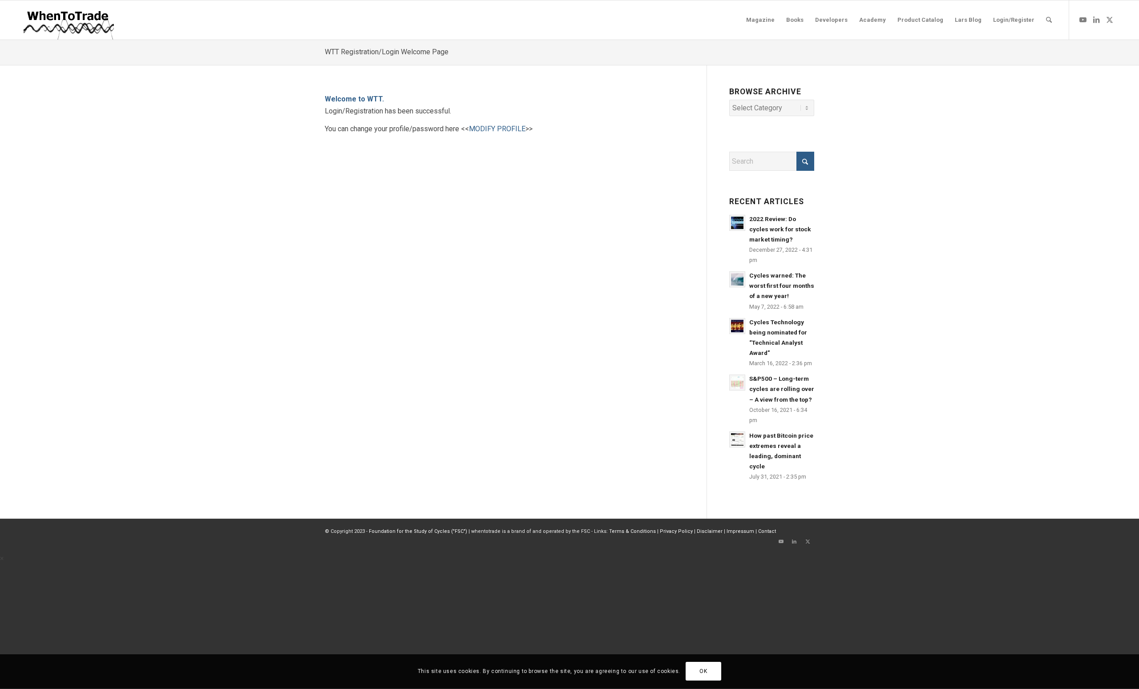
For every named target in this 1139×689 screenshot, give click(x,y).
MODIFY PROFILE (497, 129)
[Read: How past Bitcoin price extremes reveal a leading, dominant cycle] (737, 439)
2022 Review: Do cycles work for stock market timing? (780, 229)
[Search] (1049, 20)
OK (703, 672)
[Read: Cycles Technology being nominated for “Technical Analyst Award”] (737, 326)
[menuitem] (760, 20)
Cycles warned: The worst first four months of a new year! (781, 285)
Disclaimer (710, 531)
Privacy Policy (676, 531)
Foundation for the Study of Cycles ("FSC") (418, 531)
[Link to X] (1109, 19)
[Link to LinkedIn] (1096, 19)
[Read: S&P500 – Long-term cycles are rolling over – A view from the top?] (737, 383)
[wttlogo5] (68, 20)
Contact (767, 531)
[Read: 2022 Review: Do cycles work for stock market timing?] (737, 223)
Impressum (740, 531)
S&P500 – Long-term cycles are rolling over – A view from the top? (781, 389)
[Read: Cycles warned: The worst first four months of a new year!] (737, 279)
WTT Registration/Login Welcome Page (386, 52)
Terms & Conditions (632, 531)
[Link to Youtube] (1083, 19)
